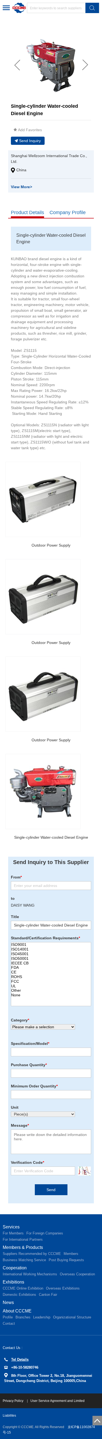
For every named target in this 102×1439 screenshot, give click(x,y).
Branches (23, 1317)
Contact (9, 1323)
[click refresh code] (83, 1171)
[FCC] (51, 981)
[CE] (51, 972)
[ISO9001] (51, 944)
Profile (8, 1317)
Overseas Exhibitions (63, 1288)
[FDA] (51, 967)
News (8, 1302)
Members (71, 1254)
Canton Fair (48, 1295)
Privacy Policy (13, 1401)
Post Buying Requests (66, 1260)
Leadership (41, 1317)
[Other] (51, 990)
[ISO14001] (51, 949)
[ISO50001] (51, 958)
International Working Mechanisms (30, 1274)
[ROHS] (51, 977)
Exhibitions (13, 1282)
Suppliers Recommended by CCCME (32, 1254)
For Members (13, 1233)
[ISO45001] (51, 954)
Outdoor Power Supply (51, 545)
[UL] (51, 986)
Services (11, 1227)
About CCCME (17, 1311)
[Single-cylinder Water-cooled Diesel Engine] (43, 791)
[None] (51, 995)
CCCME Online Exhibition (23, 1288)
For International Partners (23, 1239)
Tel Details (20, 1359)
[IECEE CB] (51, 963)
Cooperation (15, 1268)
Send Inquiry (30, 141)
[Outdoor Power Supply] (43, 499)
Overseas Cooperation (77, 1274)
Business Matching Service (24, 1260)
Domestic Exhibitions (19, 1295)
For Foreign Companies (44, 1233)
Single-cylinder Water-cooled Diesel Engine (51, 837)
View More (21, 187)
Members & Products (23, 1247)
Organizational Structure (72, 1317)
